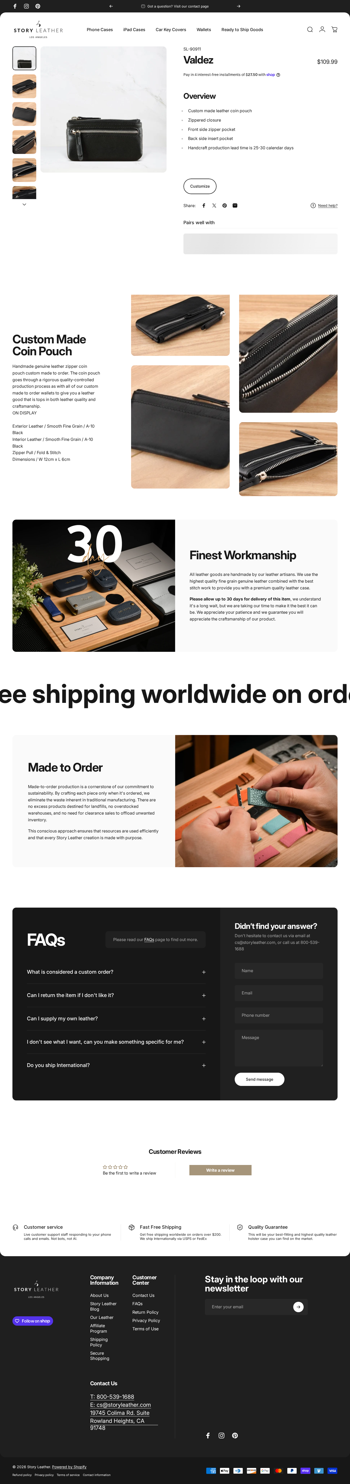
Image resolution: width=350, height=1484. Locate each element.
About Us (99, 1295)
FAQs (149, 939)
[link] (119, 1412)
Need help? (328, 205)
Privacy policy (44, 1475)
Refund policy (22, 1475)
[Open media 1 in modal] (103, 109)
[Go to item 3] (24, 114)
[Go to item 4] (24, 142)
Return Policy (145, 1312)
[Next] (238, 6)
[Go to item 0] (24, 58)
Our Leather (101, 1317)
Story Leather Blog (103, 1306)
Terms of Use (145, 1328)
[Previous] (111, 6)
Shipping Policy (99, 1342)
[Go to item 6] (24, 198)
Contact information (97, 1475)
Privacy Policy (146, 1320)
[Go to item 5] (24, 170)
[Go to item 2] (24, 86)
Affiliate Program (98, 1328)
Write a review (220, 1169)
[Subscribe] (298, 1307)
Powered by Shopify (69, 1467)
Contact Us (143, 1295)
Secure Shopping (99, 1356)
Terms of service (68, 1475)
